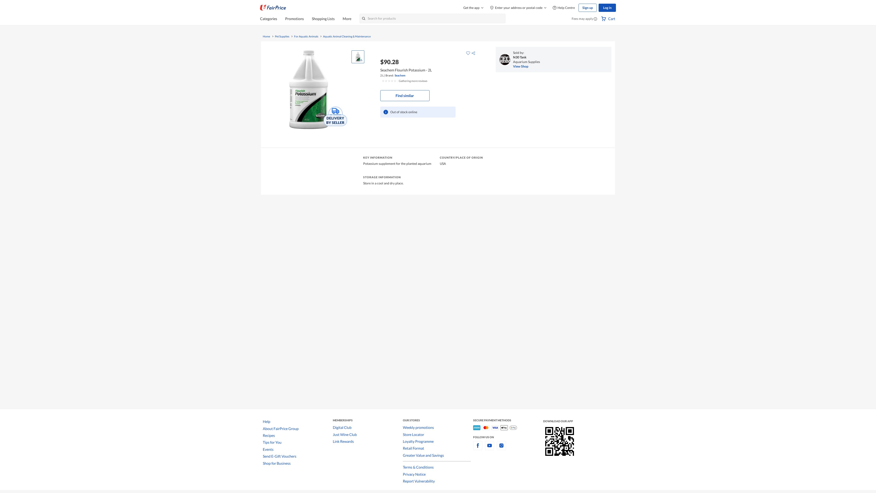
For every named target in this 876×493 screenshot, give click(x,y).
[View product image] (358, 57)
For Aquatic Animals (306, 36)
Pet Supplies (282, 36)
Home (266, 36)
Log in (607, 8)
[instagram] (501, 448)
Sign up (587, 8)
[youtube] (489, 448)
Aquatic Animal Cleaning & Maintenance (347, 36)
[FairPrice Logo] (273, 7)
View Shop (520, 66)
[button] (595, 19)
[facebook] (477, 448)
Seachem (400, 75)
